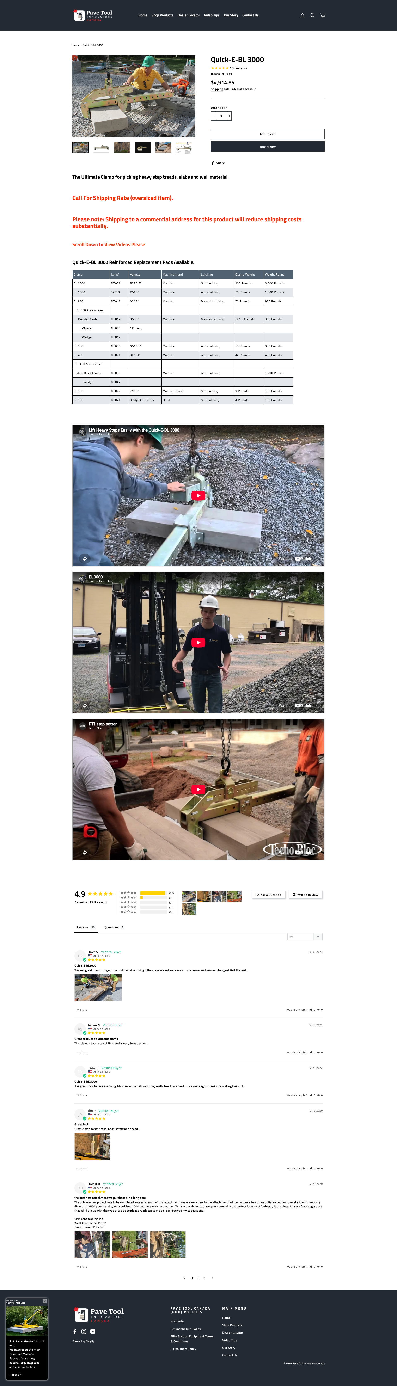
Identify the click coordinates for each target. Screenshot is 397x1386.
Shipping (217, 89)
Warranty (177, 1321)
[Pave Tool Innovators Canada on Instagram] (83, 1331)
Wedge (87, 337)
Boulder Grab (87, 319)
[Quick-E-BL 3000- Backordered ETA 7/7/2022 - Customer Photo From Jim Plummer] (204, 896)
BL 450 (78, 355)
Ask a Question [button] (271, 895)
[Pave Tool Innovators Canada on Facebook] (74, 1331)
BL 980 (78, 301)
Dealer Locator (189, 15)
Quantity (219, 107)
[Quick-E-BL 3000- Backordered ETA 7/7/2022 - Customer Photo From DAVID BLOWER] (219, 896)
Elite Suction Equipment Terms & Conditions (192, 1339)
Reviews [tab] (82, 927)
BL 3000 (79, 283)
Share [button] (83, 1009)
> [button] (213, 1278)
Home (142, 15)
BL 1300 (79, 292)
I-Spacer (87, 328)
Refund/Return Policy (186, 1328)
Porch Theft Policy (183, 1348)
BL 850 (78, 346)
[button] (312, 1009)
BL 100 (78, 400)
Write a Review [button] (307, 895)
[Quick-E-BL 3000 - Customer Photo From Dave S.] (189, 896)
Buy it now (268, 146)
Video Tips (212, 15)
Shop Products (162, 15)
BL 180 (78, 391)
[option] (133, 96)
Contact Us (250, 15)
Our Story (231, 15)
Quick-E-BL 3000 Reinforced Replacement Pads (122, 262)
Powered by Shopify (83, 1341)
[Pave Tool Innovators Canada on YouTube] (92, 1331)
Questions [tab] (111, 927)
